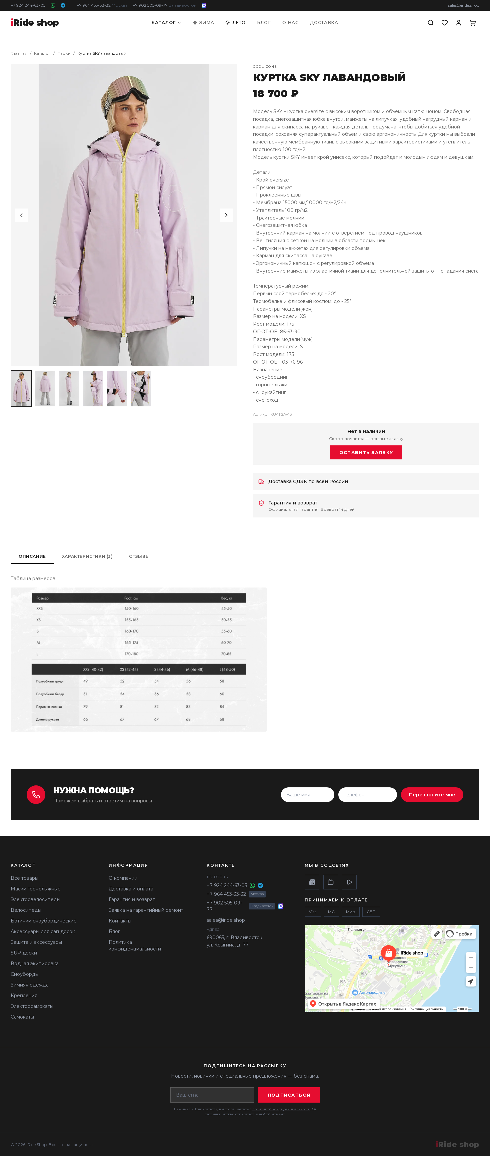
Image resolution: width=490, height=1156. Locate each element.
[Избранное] (444, 22)
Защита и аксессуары (36, 942)
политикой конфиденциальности (281, 1109)
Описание (32, 556)
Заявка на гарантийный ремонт (146, 910)
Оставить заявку (366, 452)
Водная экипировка (35, 963)
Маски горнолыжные (36, 889)
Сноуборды (25, 974)
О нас (290, 22)
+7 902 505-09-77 (164, 5)
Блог (264, 22)
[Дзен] (312, 882)
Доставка (324, 22)
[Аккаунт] (458, 22)
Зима (206, 22)
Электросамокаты (32, 1006)
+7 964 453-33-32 (102, 5)
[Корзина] (472, 22)
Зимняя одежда (30, 985)
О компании (123, 878)
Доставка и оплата (131, 889)
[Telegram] (63, 5)
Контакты (120, 921)
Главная (19, 53)
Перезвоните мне (432, 795)
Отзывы (139, 556)
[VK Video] (349, 882)
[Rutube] (330, 882)
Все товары (24, 878)
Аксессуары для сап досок (43, 931)
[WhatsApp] (53, 5)
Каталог (164, 22)
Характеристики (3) (87, 556)
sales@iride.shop (463, 5)
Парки (64, 53)
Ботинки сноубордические (44, 921)
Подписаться (289, 1095)
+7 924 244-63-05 (28, 5)
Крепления (24, 996)
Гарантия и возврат (132, 899)
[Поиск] (430, 22)
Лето (239, 22)
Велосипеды (26, 910)
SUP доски (24, 953)
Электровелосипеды (35, 899)
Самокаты (22, 1017)
